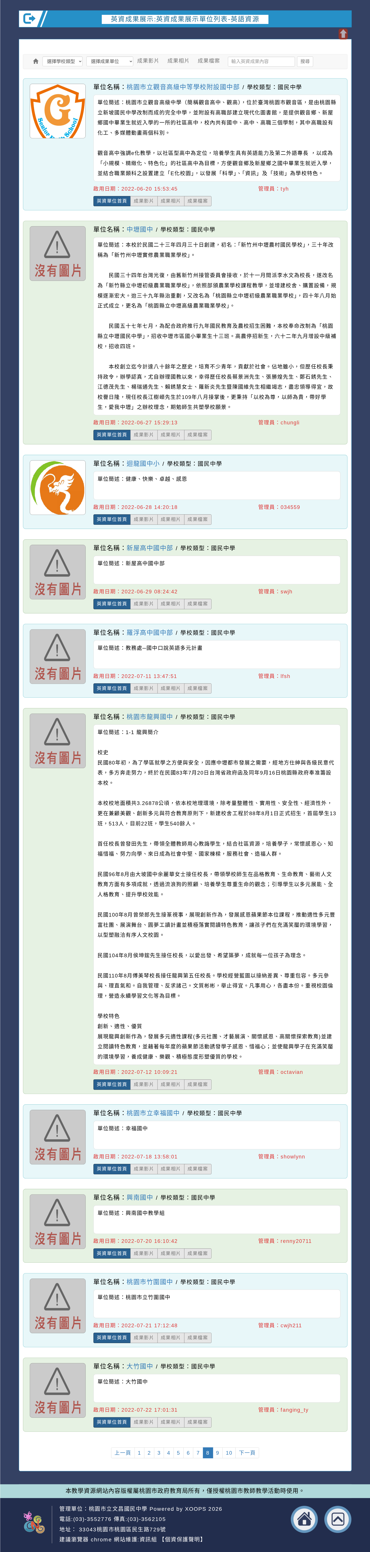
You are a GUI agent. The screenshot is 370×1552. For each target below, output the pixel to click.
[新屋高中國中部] (57, 599)
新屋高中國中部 (150, 547)
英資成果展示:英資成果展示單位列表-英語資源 (185, 19)
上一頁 (122, 1453)
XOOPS (195, 1509)
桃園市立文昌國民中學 (118, 1509)
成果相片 (178, 61)
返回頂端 (337, 1519)
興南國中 (140, 1197)
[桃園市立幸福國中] (57, 1164)
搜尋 (305, 61)
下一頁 (247, 1453)
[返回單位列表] (35, 61)
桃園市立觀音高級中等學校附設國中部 (183, 86)
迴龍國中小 (143, 463)
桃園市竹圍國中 (150, 1281)
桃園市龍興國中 (150, 716)
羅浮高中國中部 (150, 632)
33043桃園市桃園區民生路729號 (121, 1529)
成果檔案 (209, 61)
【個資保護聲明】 (182, 1540)
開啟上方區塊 (342, 34)
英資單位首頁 (112, 201)
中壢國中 (140, 229)
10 (229, 1453)
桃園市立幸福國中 (153, 1113)
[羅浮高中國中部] (57, 683)
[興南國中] (57, 1249)
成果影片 (148, 61)
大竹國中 (140, 1366)
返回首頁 (304, 1519)
